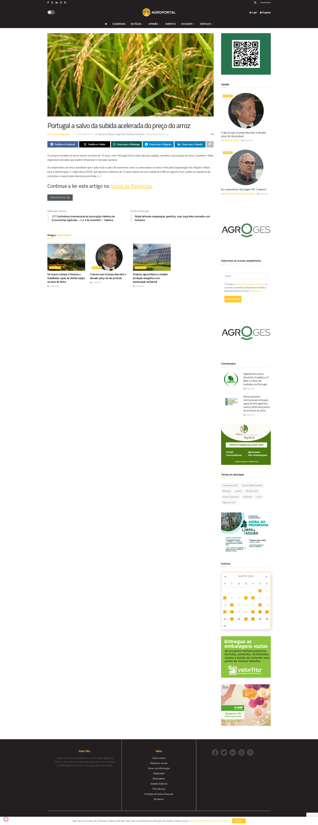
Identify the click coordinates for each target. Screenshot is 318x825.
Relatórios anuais (158, 763)
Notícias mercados (135, 134)
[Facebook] (216, 752)
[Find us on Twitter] (52, 2)
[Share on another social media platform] (210, 144)
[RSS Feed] (251, 752)
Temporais (247, 497)
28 (253, 619)
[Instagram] (242, 752)
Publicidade (159, 773)
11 (232, 605)
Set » (266, 576)
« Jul (225, 576)
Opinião (153, 24)
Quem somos (158, 758)
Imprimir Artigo (58, 197)
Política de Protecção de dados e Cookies (209, 821)
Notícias (136, 24)
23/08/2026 (54, 286)
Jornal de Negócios (60, 134)
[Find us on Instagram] (61, 2)
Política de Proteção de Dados (250, 284)
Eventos (170, 24)
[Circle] (233, 752)
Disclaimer (159, 799)
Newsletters (265, 2)
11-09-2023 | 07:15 (84, 134)
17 (225, 611)
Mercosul (227, 491)
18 (232, 611)
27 (246, 619)
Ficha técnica (159, 788)
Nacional (102, 134)
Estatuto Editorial (159, 783)
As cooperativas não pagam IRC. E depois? (243, 189)
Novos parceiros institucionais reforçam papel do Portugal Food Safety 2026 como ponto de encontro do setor (256, 403)
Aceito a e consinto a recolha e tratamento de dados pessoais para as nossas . (245, 287)
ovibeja (238, 491)
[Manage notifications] (6, 819)
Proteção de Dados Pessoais (159, 794)
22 (260, 611)
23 (267, 611)
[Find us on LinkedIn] (57, 2)
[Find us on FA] (48, 2)
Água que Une (229, 502)
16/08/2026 (263, 193)
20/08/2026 (250, 388)
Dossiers (187, 24)
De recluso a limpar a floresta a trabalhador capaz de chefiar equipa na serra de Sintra (66, 278)
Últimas (111, 134)
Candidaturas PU (230, 485)
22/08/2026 (139, 286)
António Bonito (232, 140)
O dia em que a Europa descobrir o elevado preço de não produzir (108, 276)
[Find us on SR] (65, 2)
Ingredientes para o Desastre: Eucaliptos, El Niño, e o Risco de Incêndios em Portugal (255, 379)
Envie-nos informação (159, 768)
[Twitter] (225, 752)
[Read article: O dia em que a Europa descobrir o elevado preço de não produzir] (109, 257)
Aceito (238, 821)
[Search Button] (255, 2)
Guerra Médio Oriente (252, 485)
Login (254, 12)
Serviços (205, 24)
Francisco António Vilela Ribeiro (240, 193)
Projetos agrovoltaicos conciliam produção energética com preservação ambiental (150, 278)
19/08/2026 (250, 415)
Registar (266, 12)
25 (232, 619)
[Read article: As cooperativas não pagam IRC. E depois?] (246, 167)
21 (253, 611)
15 (260, 605)
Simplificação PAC (231, 497)
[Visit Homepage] (159, 12)
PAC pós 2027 (252, 491)
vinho (259, 497)
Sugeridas (119, 24)
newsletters (256, 290)
